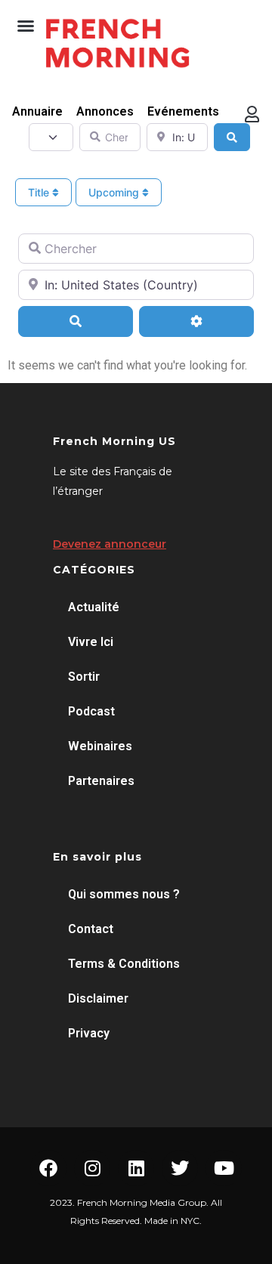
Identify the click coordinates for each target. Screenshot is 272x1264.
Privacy (89, 1033)
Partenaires (101, 781)
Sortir (84, 676)
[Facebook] (48, 1168)
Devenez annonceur (109, 544)
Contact (90, 929)
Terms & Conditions (124, 963)
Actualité (93, 607)
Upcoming (115, 192)
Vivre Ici (90, 642)
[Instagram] (92, 1168)
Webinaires (100, 746)
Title (40, 192)
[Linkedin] (136, 1168)
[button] (25, 25)
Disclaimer (98, 998)
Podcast (91, 711)
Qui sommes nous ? (124, 894)
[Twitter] (180, 1168)
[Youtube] (224, 1168)
